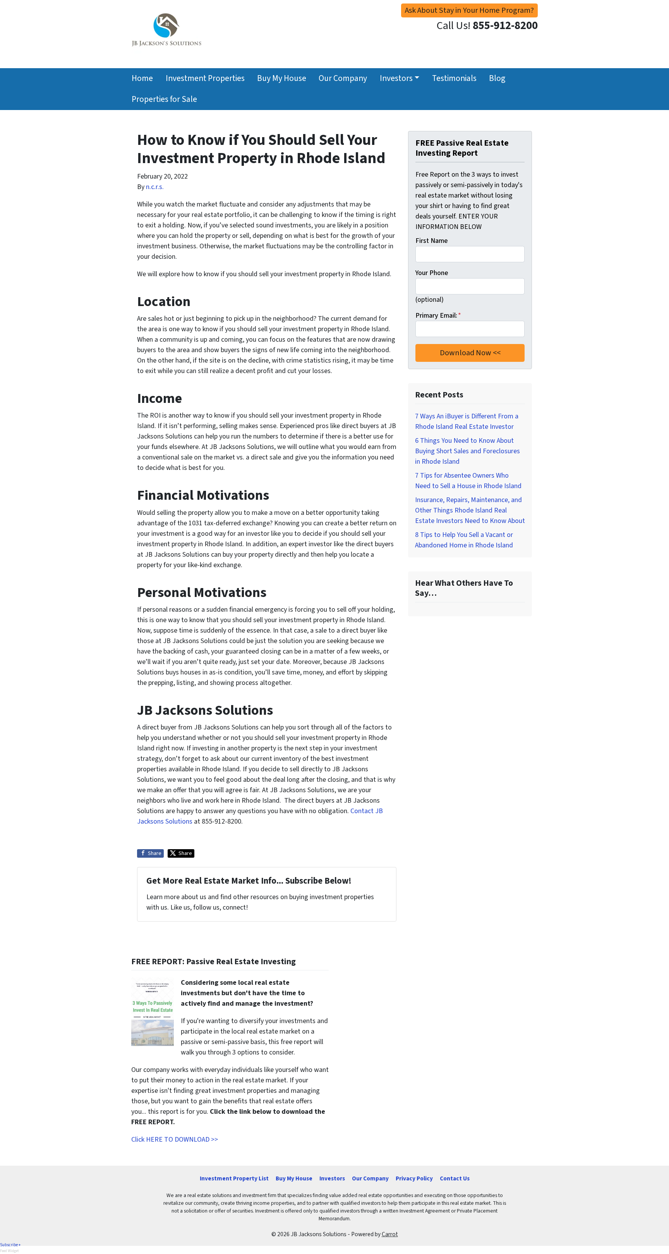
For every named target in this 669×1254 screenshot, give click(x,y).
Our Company (343, 78)
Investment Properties (205, 78)
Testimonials (454, 78)
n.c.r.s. (155, 187)
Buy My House (281, 78)
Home (142, 78)
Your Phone (431, 273)
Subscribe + (10, 1245)
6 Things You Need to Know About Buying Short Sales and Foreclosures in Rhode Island (467, 451)
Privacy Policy (414, 1178)
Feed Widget (9, 1251)
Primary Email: (438, 315)
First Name (431, 241)
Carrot (390, 1234)
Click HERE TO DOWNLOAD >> (174, 1139)
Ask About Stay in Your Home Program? (469, 10)
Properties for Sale (164, 99)
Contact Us (455, 1178)
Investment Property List (234, 1178)
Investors (396, 78)
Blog (497, 78)
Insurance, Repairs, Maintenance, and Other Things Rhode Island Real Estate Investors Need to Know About (470, 510)
